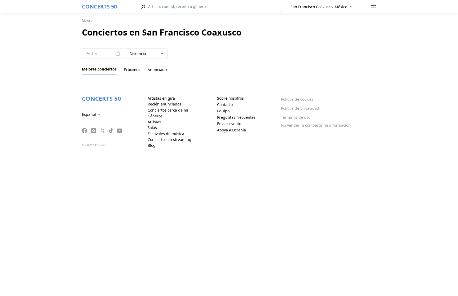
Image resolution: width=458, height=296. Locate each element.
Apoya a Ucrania (231, 129)
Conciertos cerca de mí (168, 110)
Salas (152, 127)
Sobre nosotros (230, 98)
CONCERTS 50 (99, 6)
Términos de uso (295, 117)
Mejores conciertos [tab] (99, 69)
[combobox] (321, 7)
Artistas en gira (161, 98)
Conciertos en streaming (169, 139)
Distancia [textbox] (138, 53)
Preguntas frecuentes (236, 117)
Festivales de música (166, 133)
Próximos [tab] (132, 69)
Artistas (154, 121)
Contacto (225, 104)
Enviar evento (229, 123)
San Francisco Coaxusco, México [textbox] (318, 6)
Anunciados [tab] (158, 69)
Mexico (87, 20)
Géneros (155, 115)
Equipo (223, 110)
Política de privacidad (300, 108)
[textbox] (92, 114)
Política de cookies (297, 99)
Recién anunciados (164, 104)
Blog (152, 145)
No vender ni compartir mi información (316, 125)
